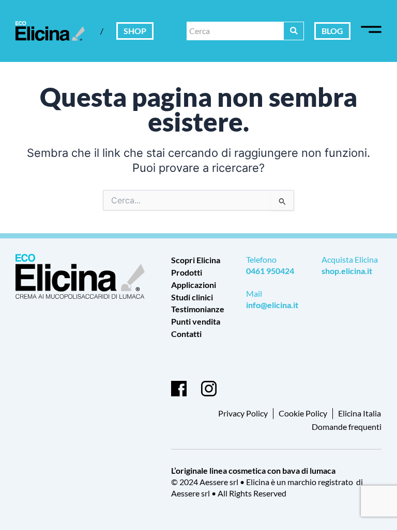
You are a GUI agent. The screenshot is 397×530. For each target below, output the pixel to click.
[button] (371, 31)
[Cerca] (293, 31)
